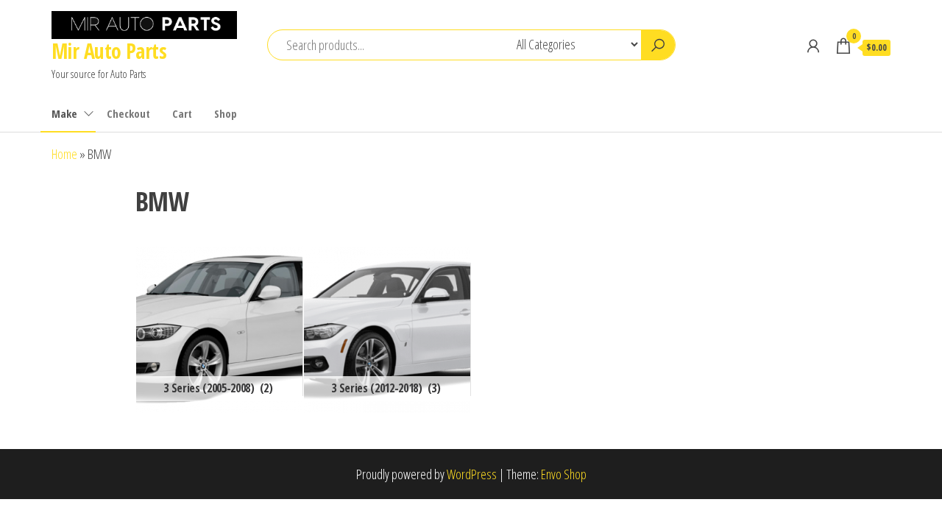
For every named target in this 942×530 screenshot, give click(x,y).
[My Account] (813, 45)
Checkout (128, 113)
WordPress (472, 474)
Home (64, 154)
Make (64, 113)
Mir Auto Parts (109, 51)
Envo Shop (564, 474)
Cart (182, 113)
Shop (225, 113)
